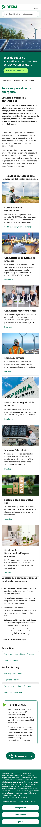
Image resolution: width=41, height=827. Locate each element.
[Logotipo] (10, 7)
